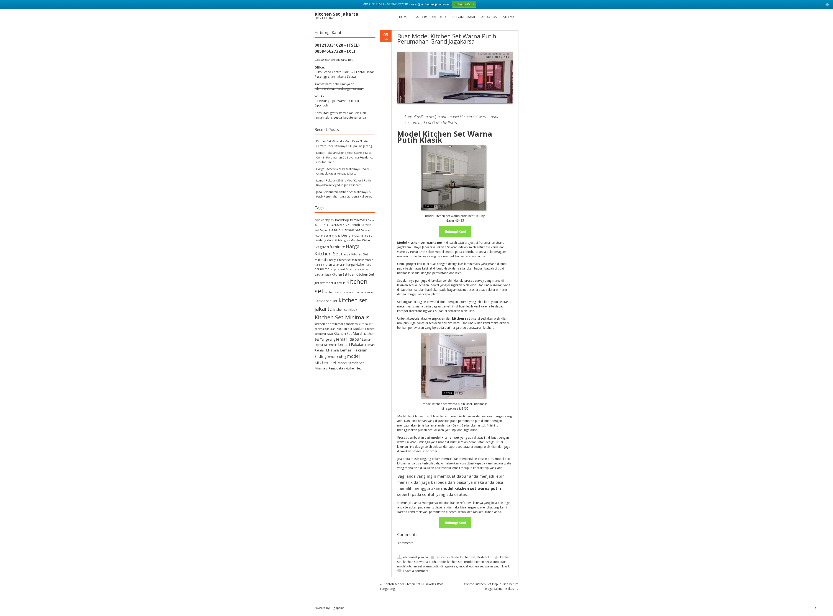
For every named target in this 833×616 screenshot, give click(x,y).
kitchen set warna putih (419, 562)
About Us (489, 17)
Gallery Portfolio (430, 17)
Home (403, 17)
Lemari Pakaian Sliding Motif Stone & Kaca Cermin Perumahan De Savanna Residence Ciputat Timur (344, 157)
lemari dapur (348, 339)
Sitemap (509, 17)
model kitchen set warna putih (485, 562)
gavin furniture (332, 246)
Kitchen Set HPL (326, 301)
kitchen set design (362, 292)
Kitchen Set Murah (348, 333)
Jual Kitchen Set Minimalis (330, 282)
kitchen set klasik (345, 309)
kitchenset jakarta (415, 557)
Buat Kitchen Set (339, 225)
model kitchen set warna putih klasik (484, 566)
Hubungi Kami (463, 17)
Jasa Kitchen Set (336, 274)
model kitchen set (450, 562)
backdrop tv (324, 219)
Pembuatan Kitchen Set (345, 368)
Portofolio (484, 557)
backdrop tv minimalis (351, 220)
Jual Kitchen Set (361, 274)
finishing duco (324, 240)
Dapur (324, 230)
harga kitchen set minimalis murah (351, 260)
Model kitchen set (463, 557)
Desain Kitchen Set (344, 229)
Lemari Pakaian (351, 344)
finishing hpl (342, 240)
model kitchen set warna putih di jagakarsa (427, 566)
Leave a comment (415, 571)
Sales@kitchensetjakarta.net (334, 60)
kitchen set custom (338, 292)
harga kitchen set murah (330, 264)
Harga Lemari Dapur (341, 269)
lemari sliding (337, 357)
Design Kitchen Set (356, 235)
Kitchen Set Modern (350, 329)
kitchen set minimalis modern (336, 324)
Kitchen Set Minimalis (342, 317)
